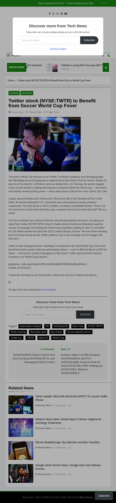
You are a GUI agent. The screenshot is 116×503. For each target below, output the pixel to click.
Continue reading (58, 48)
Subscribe (89, 40)
